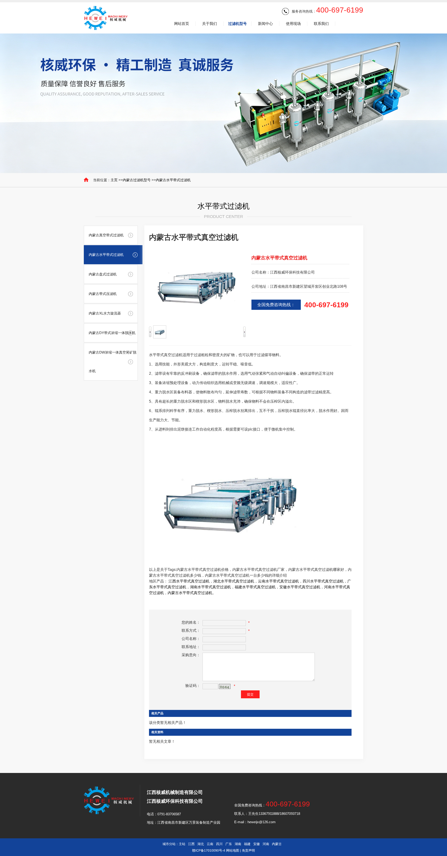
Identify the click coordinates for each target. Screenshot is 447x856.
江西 (191, 844)
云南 (210, 844)
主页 (114, 180)
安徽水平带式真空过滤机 (299, 587)
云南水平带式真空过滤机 (278, 581)
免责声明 (248, 850)
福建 (247, 844)
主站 (182, 844)
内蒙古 (277, 844)
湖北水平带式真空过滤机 (233, 581)
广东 (228, 844)
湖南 (238, 844)
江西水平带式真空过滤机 (189, 581)
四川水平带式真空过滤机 (323, 581)
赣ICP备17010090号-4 (208, 850)
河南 (266, 844)
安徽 (256, 844)
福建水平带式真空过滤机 (255, 587)
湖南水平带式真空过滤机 (210, 587)
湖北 (200, 844)
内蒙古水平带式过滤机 (173, 180)
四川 (219, 844)
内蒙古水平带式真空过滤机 (190, 593)
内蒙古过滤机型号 (137, 180)
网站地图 (232, 850)
